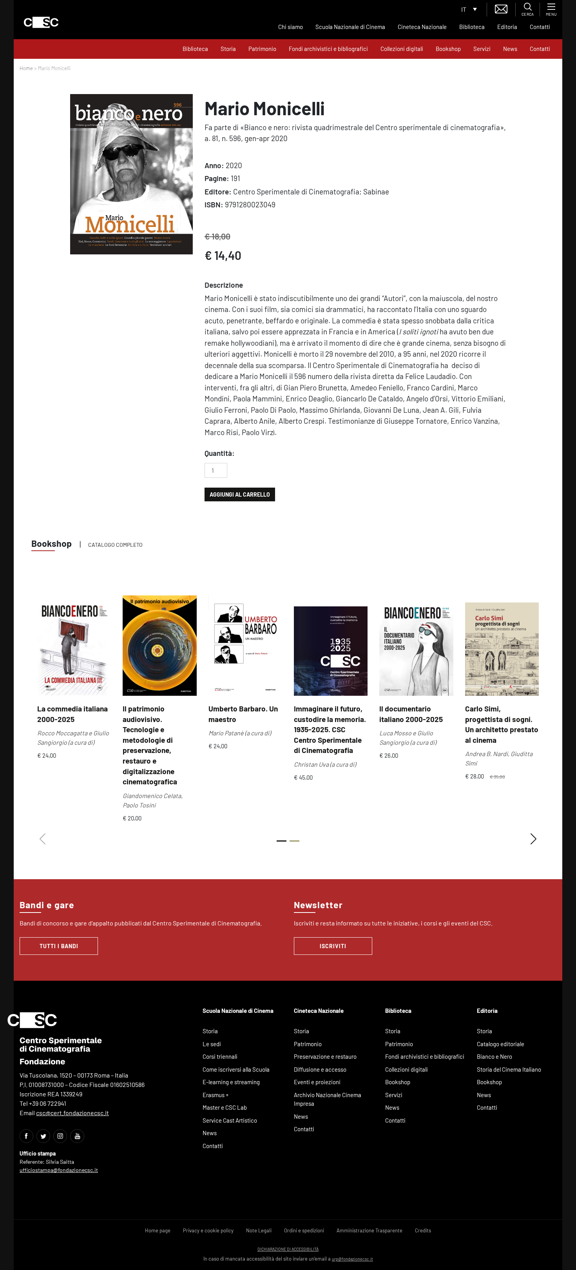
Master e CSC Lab (225, 1107)
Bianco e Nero (494, 1056)
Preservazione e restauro (325, 1056)
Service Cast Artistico (230, 1120)
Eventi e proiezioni (317, 1081)
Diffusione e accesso (320, 1069)
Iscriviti (333, 946)
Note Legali (259, 1230)
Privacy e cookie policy (208, 1230)
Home (26, 68)
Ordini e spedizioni (304, 1230)
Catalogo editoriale (500, 1043)
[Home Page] (41, 22)
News (510, 48)
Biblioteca (472, 26)
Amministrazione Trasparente (369, 1230)
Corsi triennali (220, 1056)
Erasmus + (216, 1094)
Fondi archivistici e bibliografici (328, 48)
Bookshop (448, 48)
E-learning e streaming (231, 1081)
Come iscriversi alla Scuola (236, 1069)
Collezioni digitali (401, 48)
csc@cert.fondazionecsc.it (72, 1112)
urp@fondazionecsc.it (352, 1258)
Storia (228, 48)
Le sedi (212, 1043)
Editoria (507, 26)
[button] (533, 839)
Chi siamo (290, 26)
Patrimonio (262, 48)
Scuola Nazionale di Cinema (350, 26)
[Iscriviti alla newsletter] (501, 8)
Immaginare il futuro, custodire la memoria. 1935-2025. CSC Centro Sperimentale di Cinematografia (330, 729)
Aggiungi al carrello (240, 494)
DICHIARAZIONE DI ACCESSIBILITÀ (288, 1249)
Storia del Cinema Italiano (509, 1069)
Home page (157, 1230)
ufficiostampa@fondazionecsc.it (59, 1170)
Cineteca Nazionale (422, 26)
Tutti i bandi (59, 946)
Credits (423, 1230)
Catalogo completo (115, 544)
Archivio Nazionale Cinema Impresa (327, 1099)
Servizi (482, 48)
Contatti (540, 26)
